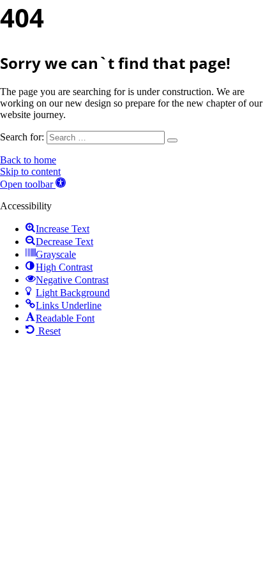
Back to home (28, 159)
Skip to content (30, 171)
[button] (33, 184)
